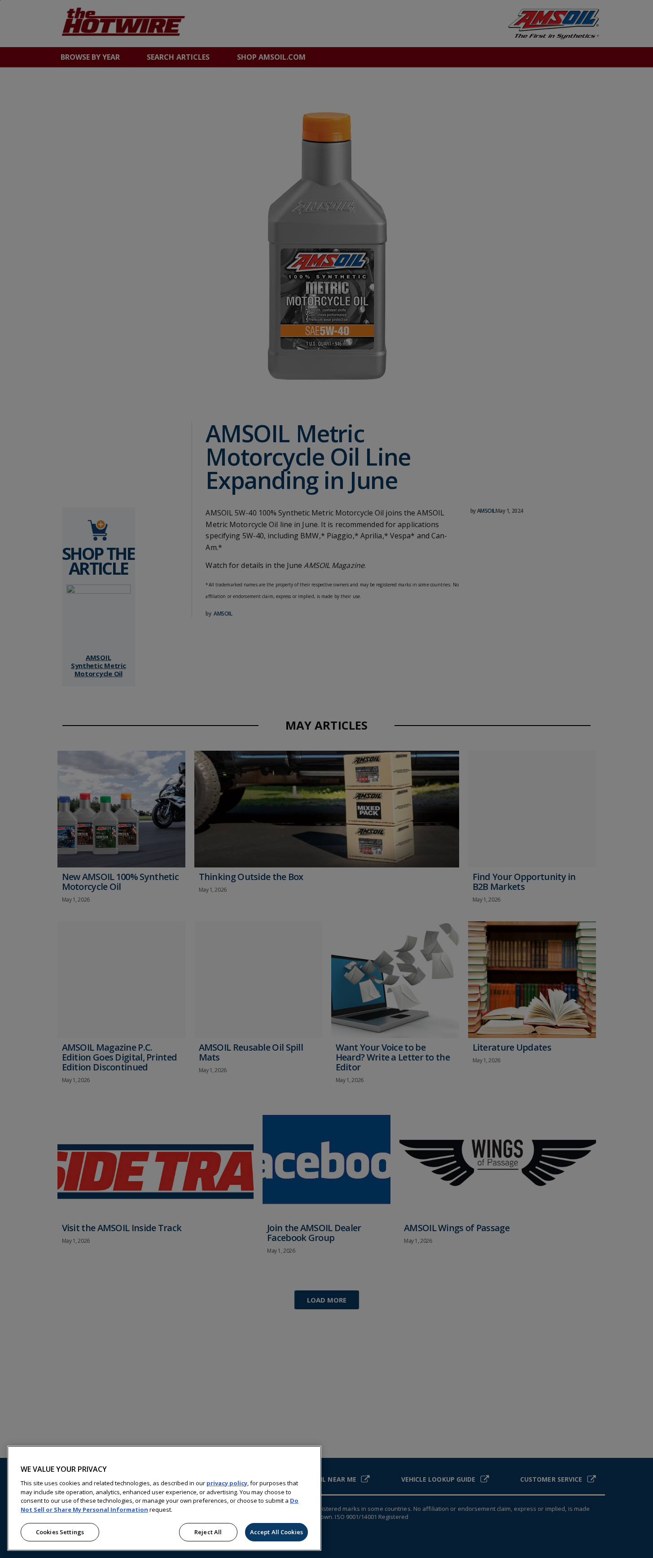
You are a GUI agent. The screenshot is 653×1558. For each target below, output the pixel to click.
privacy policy (226, 1483)
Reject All (208, 1532)
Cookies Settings (60, 1532)
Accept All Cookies (276, 1532)
